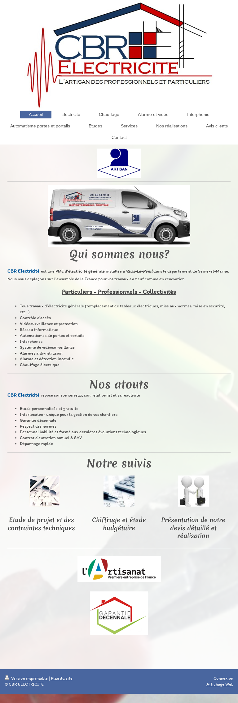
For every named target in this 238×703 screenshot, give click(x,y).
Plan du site (62, 678)
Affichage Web (219, 684)
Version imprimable (29, 678)
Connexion (223, 678)
